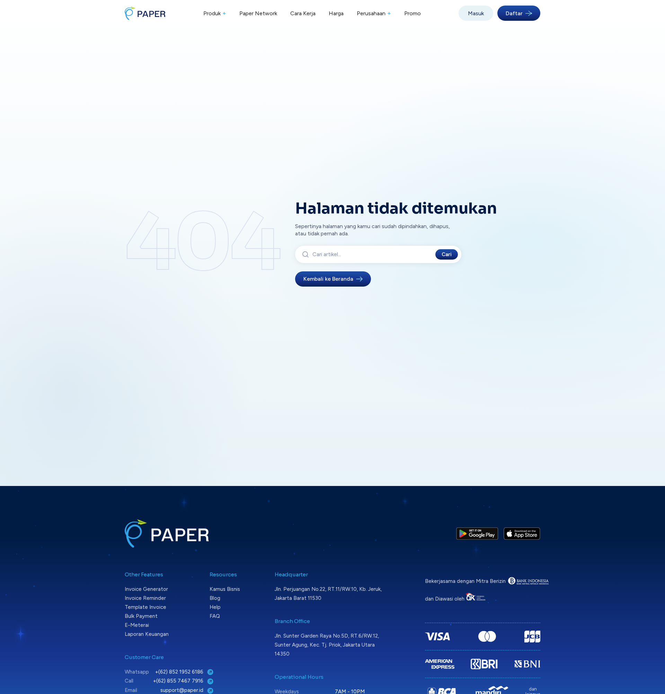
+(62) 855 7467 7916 (179, 681)
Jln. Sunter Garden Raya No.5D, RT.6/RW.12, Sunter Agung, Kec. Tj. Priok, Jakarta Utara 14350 (327, 645)
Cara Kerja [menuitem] (303, 13)
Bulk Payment (141, 616)
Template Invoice (145, 607)
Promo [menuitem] (412, 13)
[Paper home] (145, 13)
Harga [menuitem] (336, 13)
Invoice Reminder (145, 598)
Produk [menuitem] (214, 13)
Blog (215, 598)
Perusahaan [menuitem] (374, 13)
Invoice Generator (146, 589)
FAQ (215, 616)
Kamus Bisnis (225, 589)
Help (215, 607)
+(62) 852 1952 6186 (180, 672)
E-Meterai (137, 625)
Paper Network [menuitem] (258, 13)
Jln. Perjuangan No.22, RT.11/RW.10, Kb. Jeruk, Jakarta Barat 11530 (328, 593)
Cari (447, 254)
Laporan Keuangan (147, 634)
